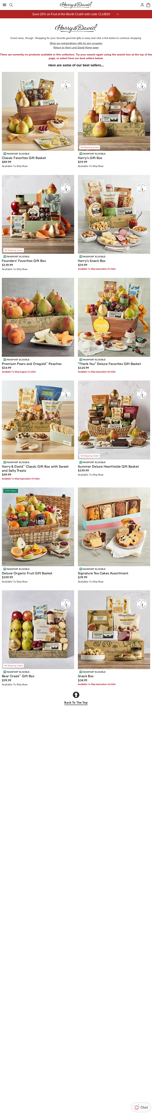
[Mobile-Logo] (76, 5)
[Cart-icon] (148, 5)
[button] (76, 14)
